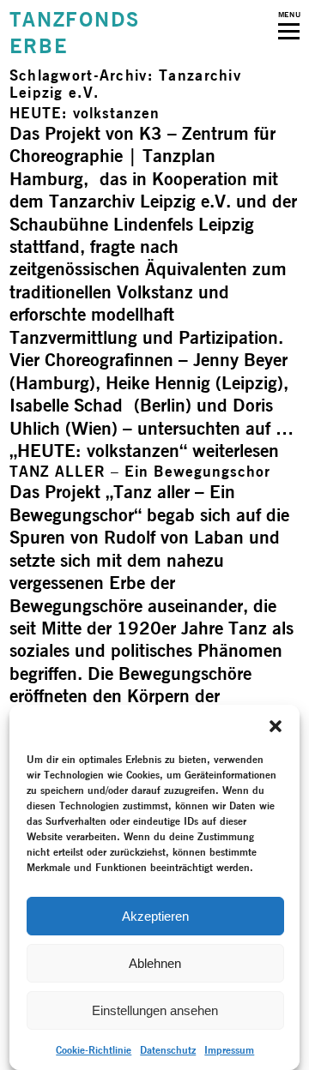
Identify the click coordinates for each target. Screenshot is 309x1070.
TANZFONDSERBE (74, 32)
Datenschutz (168, 1049)
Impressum (229, 1049)
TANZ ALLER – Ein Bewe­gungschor (139, 471)
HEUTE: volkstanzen (84, 113)
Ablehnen (155, 963)
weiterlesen (144, 450)
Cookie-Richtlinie (93, 1049)
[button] (275, 726)
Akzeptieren (155, 916)
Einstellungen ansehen (155, 1010)
